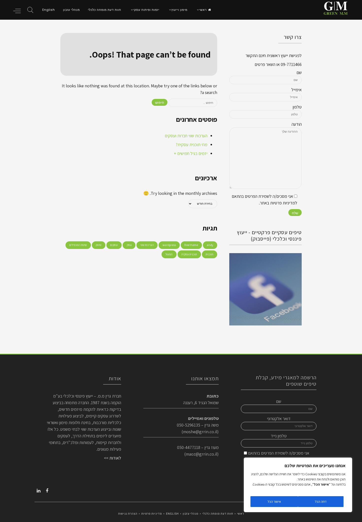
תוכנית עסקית (189, 254)
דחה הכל (321, 501)
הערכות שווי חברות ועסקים (186, 135)
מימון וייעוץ (179, 10)
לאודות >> (112, 458)
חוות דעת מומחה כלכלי (104, 10)
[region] (298, 485)
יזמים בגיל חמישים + (190, 153)
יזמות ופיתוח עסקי (146, 10)
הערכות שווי (147, 245)
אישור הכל (274, 501)
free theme (191, 245)
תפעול (169, 254)
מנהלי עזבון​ (71, 10)
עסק (129, 245)
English (48, 10)
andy (210, 245)
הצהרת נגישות (127, 513)
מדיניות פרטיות (151, 513)
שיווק (98, 245)
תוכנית (209, 254)
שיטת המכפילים (78, 245)
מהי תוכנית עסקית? (191, 144)
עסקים (114, 245)
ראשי (203, 10)
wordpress (169, 245)
